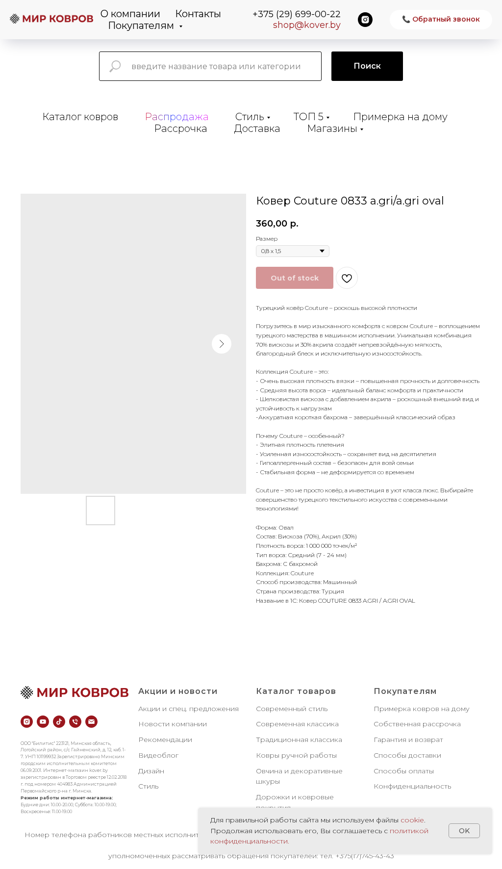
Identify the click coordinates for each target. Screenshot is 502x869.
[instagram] (365, 19)
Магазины (332, 128)
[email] (91, 722)
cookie (412, 820)
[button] (441, 19)
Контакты (198, 14)
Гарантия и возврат (408, 739)
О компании (130, 14)
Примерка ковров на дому (422, 708)
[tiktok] (59, 722)
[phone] (75, 722)
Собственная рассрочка (417, 723)
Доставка (257, 128)
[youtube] (43, 722)
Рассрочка (180, 128)
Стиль (249, 117)
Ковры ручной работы (296, 755)
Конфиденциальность (412, 786)
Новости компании (172, 723)
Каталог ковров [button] (80, 117)
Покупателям (142, 25)
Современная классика (297, 723)
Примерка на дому (400, 117)
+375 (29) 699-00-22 (296, 14)
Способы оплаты (404, 771)
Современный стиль (291, 708)
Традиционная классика (299, 739)
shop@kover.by (307, 25)
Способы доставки (407, 755)
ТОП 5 (309, 117)
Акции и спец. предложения (188, 708)
